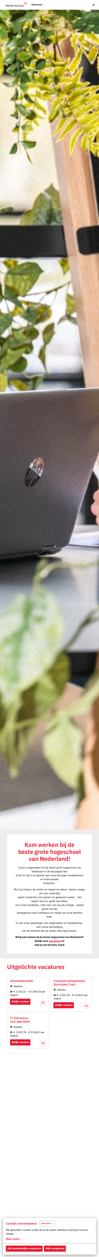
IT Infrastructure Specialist (20, 1019)
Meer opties (13, 1239)
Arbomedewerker (22, 981)
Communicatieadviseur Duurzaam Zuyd (69, 982)
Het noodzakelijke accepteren (24, 1248)
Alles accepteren (55, 1248)
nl (43, 1003)
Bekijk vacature (20, 1001)
